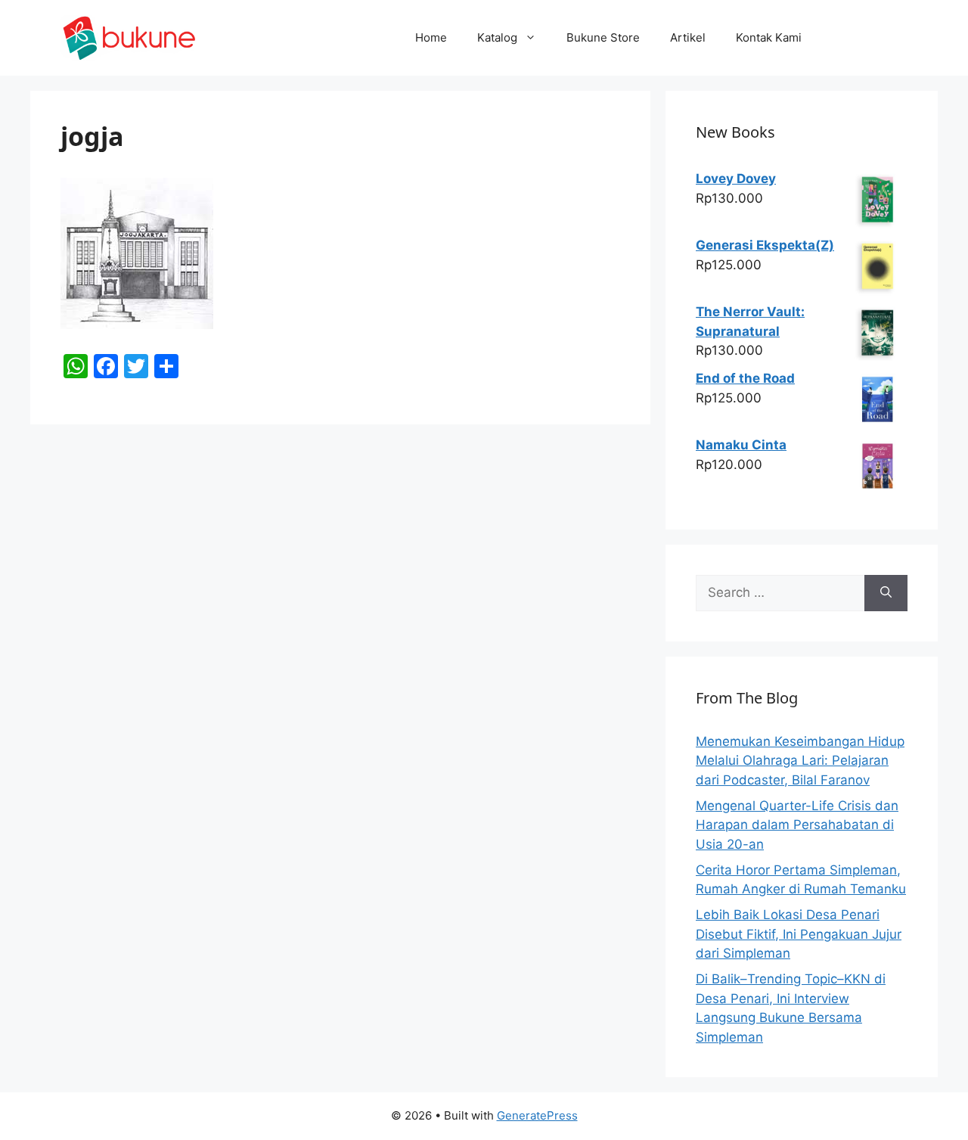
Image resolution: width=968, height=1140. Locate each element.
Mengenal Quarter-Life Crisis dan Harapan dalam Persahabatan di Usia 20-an (797, 825)
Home (431, 37)
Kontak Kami (769, 37)
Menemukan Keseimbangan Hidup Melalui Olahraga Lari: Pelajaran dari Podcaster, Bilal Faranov (800, 760)
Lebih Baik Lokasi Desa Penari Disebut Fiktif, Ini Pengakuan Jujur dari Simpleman (798, 934)
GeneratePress (537, 1115)
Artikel (688, 37)
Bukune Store (603, 37)
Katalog (497, 37)
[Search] (886, 593)
